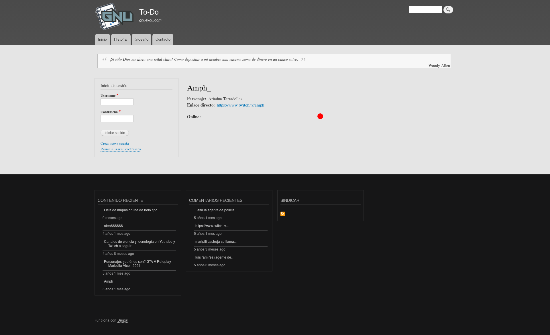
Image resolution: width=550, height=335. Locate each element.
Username (108, 95)
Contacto (163, 39)
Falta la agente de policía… (216, 209)
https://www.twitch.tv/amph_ (241, 105)
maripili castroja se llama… (216, 241)
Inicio (102, 39)
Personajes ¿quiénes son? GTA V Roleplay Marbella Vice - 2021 (137, 263)
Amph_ (109, 281)
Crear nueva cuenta (115, 143)
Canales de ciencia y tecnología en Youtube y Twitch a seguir (139, 243)
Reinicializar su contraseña (121, 149)
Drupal (122, 320)
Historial (120, 39)
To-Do (149, 11)
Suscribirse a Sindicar (282, 214)
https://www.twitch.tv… (212, 225)
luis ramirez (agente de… (215, 257)
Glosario (141, 39)
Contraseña (109, 112)
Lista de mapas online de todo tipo (131, 209)
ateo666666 (113, 225)
